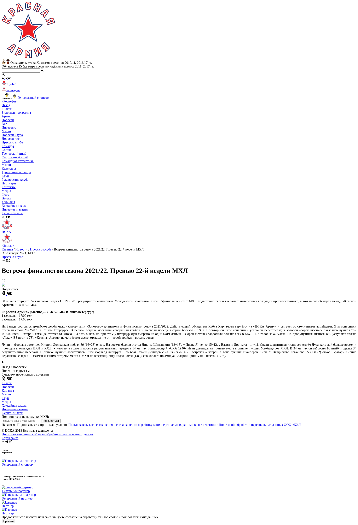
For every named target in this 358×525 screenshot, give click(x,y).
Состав (7, 150)
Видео (6, 198)
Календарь (9, 168)
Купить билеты (12, 413)
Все (4, 123)
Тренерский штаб (14, 153)
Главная (7, 249)
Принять (8, 521)
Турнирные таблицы (16, 172)
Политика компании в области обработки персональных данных (47, 434)
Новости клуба (12, 135)
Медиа (6, 401)
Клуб (5, 398)
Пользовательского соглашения (90, 424)
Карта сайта (10, 438)
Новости (21, 249)
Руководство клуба (15, 179)
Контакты (9, 187)
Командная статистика (18, 161)
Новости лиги (12, 138)
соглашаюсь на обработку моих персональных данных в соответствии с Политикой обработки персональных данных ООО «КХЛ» (209, 424)
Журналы (8, 202)
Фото (5, 194)
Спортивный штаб (15, 157)
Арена (6, 116)
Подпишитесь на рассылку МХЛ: (25, 416)
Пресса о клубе (12, 142)
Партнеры (9, 183)
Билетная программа (16, 112)
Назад (6, 105)
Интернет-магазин (15, 409)
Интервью (9, 127)
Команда (8, 390)
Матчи (6, 131)
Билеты (7, 383)
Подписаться (50, 420)
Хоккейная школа (14, 405)
